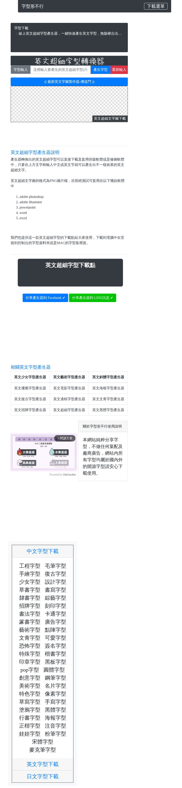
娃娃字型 (29, 734)
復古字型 (55, 574)
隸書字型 (29, 598)
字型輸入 (21, 70)
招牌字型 (29, 606)
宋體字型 (42, 742)
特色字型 (29, 694)
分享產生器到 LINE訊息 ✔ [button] (92, 298)
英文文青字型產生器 (108, 399)
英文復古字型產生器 (30, 399)
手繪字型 (29, 574)
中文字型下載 (45, 551)
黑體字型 (55, 710)
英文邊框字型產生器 (69, 399)
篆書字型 (29, 622)
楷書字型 (55, 654)
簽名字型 (55, 646)
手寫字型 (55, 702)
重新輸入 (119, 70)
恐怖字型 (29, 646)
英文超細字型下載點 (70, 265)
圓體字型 (54, 670)
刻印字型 (55, 606)
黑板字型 (55, 662)
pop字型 (29, 670)
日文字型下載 (45, 776)
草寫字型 (29, 702)
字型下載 (21, 28)
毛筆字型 (55, 566)
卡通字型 (55, 614)
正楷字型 (29, 726)
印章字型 (29, 662)
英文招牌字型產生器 (30, 410)
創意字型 (29, 678)
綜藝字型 (55, 598)
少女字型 (29, 582)
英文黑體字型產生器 (108, 410)
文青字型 (29, 638)
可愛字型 (55, 638)
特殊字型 (29, 654)
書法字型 (29, 614)
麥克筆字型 (42, 750)
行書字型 (29, 718)
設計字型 (55, 582)
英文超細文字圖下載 (110, 118)
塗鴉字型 (29, 710)
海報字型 (55, 718)
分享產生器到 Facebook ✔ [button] (45, 298)
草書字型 (29, 590)
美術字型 (29, 686)
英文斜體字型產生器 (108, 377)
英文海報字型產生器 (108, 388)
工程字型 (29, 566)
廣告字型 (55, 622)
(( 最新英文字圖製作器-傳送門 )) (69, 82)
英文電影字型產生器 (69, 388)
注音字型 (55, 726)
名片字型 (55, 686)
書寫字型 (55, 590)
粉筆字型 (55, 734)
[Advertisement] (69, 43)
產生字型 (100, 70)
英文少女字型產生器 (30, 377)
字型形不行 (33, 6)
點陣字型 (55, 630)
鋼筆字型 (55, 678)
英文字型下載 (45, 764)
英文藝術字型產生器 (69, 377)
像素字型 (55, 694)
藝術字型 (29, 630)
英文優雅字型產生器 (30, 388)
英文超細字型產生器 (69, 410)
